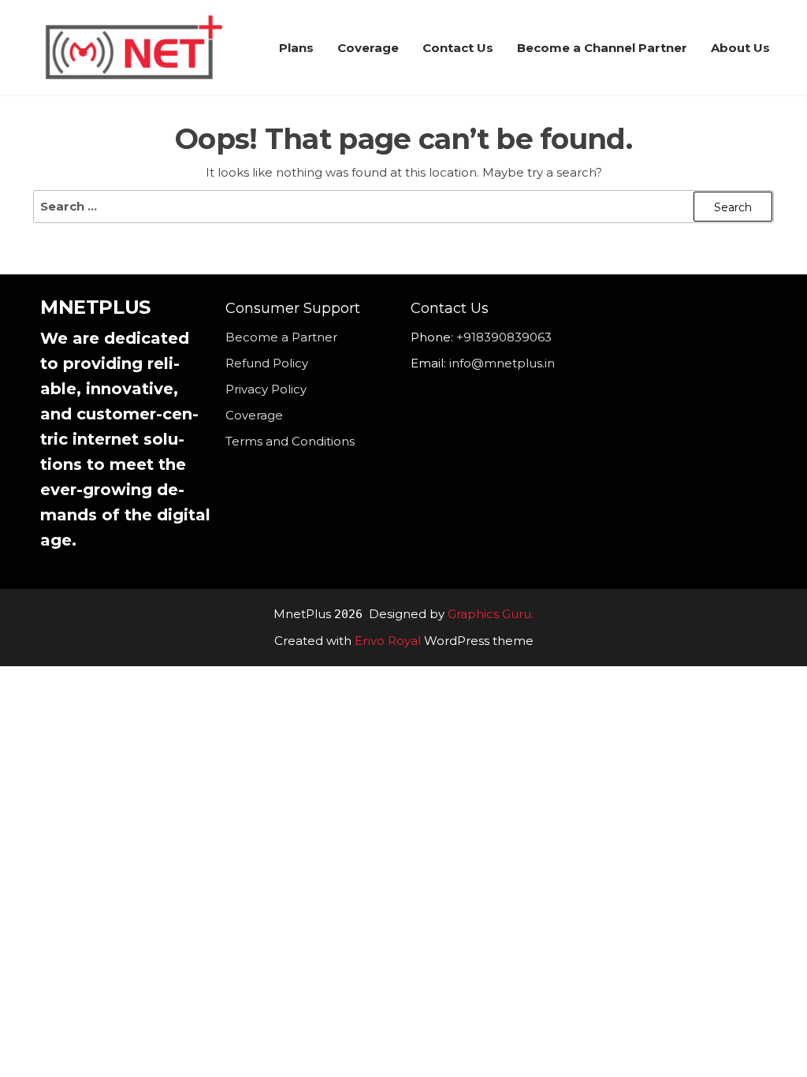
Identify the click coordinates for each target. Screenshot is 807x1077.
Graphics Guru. (491, 613)
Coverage (368, 47)
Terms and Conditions (290, 441)
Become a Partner (281, 337)
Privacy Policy (266, 389)
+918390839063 (504, 337)
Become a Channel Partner (602, 47)
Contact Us (457, 47)
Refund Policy (266, 363)
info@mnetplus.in (502, 363)
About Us (740, 47)
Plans (296, 47)
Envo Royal (388, 640)
